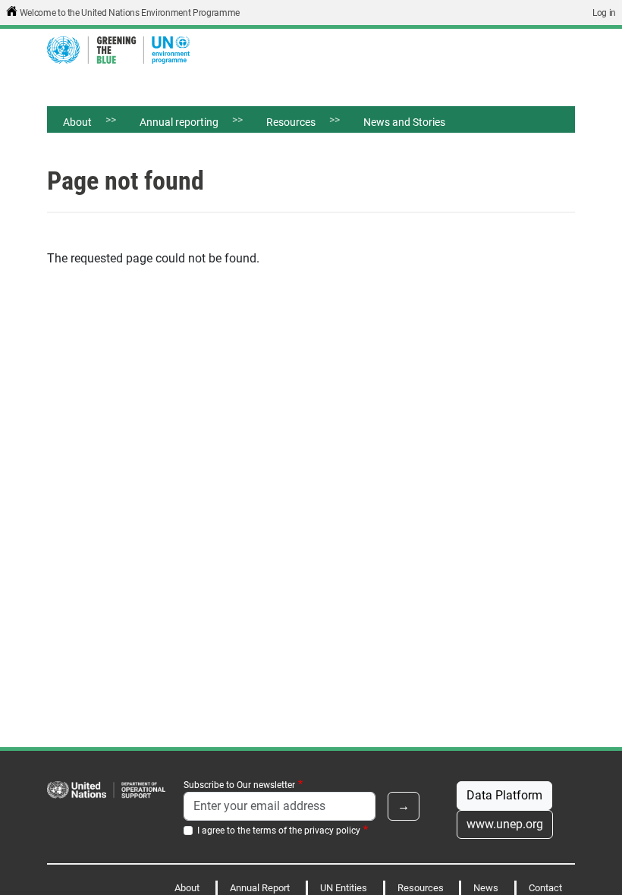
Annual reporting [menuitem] (171, 124)
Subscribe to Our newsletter (239, 785)
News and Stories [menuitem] (404, 122)
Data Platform (504, 795)
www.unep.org (504, 824)
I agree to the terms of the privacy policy (278, 830)
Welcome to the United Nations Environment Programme (130, 13)
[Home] (124, 50)
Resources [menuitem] (283, 124)
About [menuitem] (69, 124)
